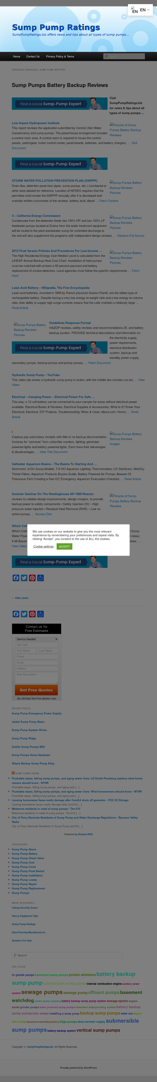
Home (16, 56)
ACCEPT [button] (64, 546)
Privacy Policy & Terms (60, 56)
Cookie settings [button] (44, 546)
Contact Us (33, 56)
